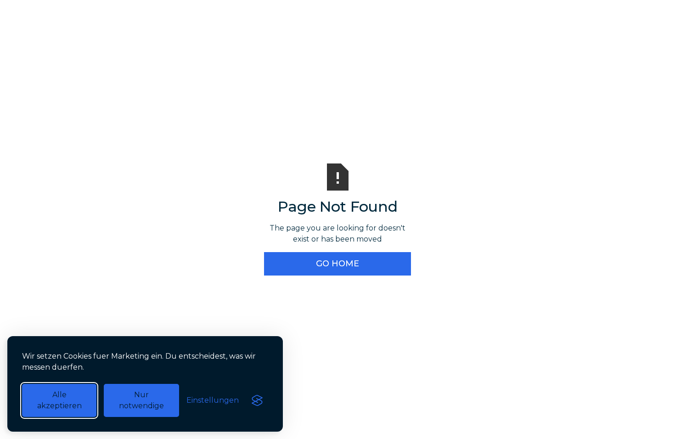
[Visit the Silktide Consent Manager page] (257, 400)
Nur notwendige (141, 400)
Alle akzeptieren (59, 400)
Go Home (337, 264)
